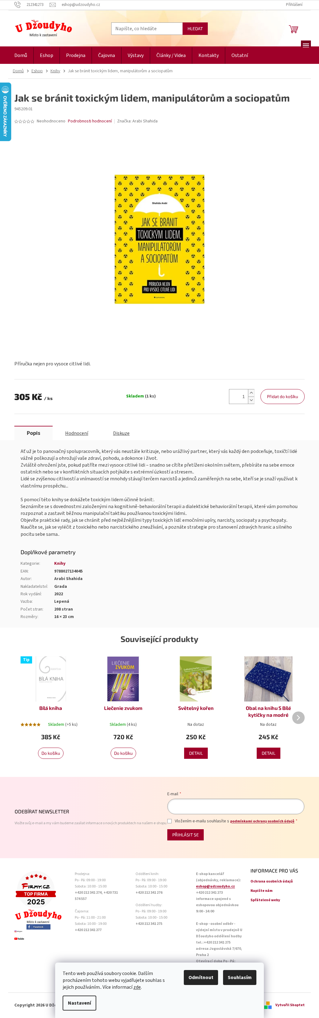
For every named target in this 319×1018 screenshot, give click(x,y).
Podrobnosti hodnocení (90, 121)
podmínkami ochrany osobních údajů (262, 821)
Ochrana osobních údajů (271, 881)
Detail (196, 753)
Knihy (59, 563)
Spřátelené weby (265, 900)
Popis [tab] (33, 433)
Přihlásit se (185, 834)
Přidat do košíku (282, 396)
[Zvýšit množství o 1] (251, 393)
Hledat (195, 28)
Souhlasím (240, 977)
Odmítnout (200, 977)
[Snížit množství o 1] (251, 400)
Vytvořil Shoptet (290, 1005)
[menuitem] (20, 55)
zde (137, 987)
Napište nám (261, 890)
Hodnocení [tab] (76, 433)
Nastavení (79, 1003)
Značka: (137, 121)
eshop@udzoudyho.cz (215, 886)
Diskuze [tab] (121, 433)
